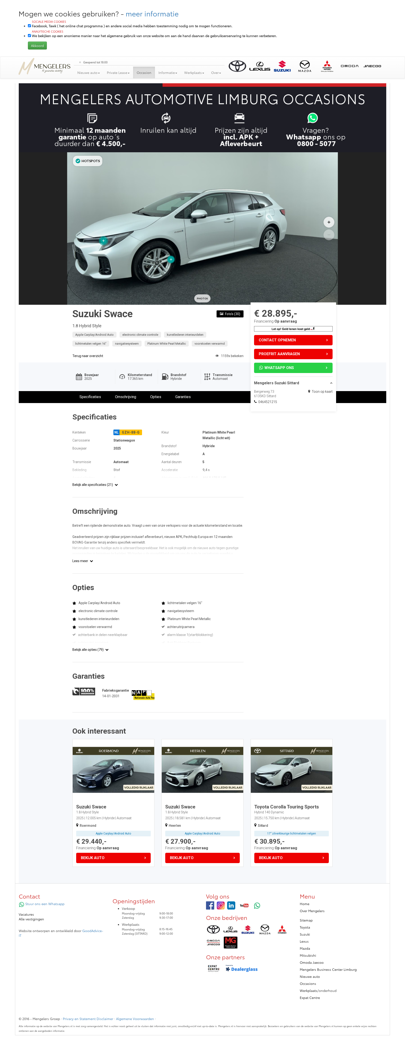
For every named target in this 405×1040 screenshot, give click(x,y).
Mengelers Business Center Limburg (328, 969)
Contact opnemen (277, 340)
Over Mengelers (312, 910)
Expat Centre (310, 997)
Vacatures (26, 914)
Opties (155, 397)
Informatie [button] (166, 72)
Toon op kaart (322, 391)
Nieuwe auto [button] (87, 72)
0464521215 (267, 402)
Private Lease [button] (117, 72)
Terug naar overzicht (87, 356)
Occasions (308, 983)
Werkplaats (308, 990)
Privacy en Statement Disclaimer (88, 1018)
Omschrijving (125, 397)
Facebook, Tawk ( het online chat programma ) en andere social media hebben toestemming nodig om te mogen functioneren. (132, 23)
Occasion (144, 72)
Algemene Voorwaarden (135, 1018)
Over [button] (215, 72)
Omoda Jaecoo (312, 962)
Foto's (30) (232, 314)
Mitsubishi (308, 955)
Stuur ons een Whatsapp (44, 903)
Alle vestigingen (31, 919)
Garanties (183, 397)
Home (304, 903)
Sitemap (306, 920)
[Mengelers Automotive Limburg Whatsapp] (257, 905)
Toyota (305, 927)
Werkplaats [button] (193, 72)
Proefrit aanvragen (279, 354)
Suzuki (305, 934)
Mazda (305, 948)
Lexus (304, 941)
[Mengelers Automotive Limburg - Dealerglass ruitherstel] (241, 968)
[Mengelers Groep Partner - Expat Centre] (213, 968)
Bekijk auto (93, 858)
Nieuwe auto (310, 976)
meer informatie (152, 13)
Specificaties (90, 397)
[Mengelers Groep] (210, 905)
